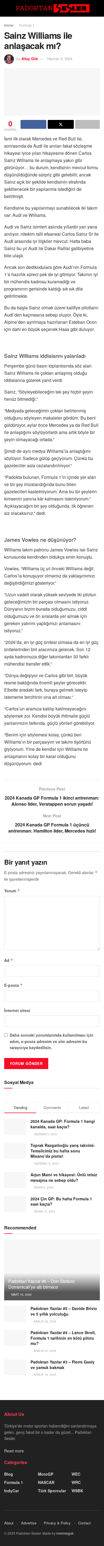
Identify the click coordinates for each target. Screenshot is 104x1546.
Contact (84, 1523)
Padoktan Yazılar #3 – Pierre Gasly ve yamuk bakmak (63, 1364)
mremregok (64, 1533)
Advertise (28, 1523)
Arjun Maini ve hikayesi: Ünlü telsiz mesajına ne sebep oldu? (64, 1177)
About (9, 1523)
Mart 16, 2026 (21, 1294)
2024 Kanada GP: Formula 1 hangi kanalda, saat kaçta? (63, 1123)
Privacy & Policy (57, 1523)
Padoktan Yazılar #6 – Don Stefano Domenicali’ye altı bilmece (41, 1284)
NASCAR (46, 1482)
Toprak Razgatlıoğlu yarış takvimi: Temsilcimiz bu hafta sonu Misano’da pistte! (63, 1150)
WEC (76, 1474)
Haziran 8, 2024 (59, 58)
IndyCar (11, 1490)
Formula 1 (26, 25)
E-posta (13, 985)
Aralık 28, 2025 (44, 1321)
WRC (76, 1482)
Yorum (12, 890)
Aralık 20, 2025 (44, 1351)
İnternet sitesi (17, 1010)
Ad (8, 960)
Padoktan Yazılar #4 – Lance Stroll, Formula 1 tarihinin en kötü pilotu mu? (63, 1338)
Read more (14, 1450)
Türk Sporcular (52, 1490)
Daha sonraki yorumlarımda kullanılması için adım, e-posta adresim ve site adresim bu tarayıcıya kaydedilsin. (51, 1041)
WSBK (77, 1490)
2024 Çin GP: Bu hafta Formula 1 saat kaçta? (61, 1201)
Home (8, 25)
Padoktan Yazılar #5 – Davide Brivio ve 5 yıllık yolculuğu (64, 1311)
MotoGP (45, 1474)
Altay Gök (29, 58)
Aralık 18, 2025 (44, 1374)
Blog (8, 1474)
